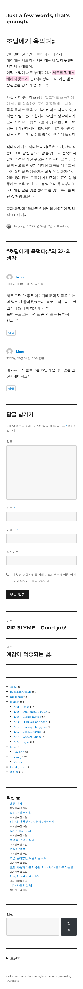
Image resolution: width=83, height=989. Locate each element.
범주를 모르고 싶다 (22, 840)
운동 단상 (16, 803)
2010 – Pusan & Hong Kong (30, 722)
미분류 (14, 772)
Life (12, 747)
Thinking (63, 226)
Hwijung (19, 226)
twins (20, 276)
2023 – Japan (21, 742)
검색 (10, 914)
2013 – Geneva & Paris (27, 732)
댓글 (10, 441)
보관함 (15, 958)
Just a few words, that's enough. (25, 976)
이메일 (12, 530)
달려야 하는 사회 (20, 813)
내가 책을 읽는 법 (21, 885)
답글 (11, 332)
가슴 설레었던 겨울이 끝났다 (28, 858)
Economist (16, 697)
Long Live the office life (24, 876)
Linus (20, 351)
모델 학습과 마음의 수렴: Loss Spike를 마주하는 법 (42, 867)
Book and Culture (20, 691)
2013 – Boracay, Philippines (30, 727)
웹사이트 (12, 551)
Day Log (19, 752)
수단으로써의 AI (20, 831)
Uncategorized (18, 767)
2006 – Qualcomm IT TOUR (30, 712)
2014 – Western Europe (27, 737)
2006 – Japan (21, 707)
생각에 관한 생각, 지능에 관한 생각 (32, 822)
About (13, 687)
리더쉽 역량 (17, 849)
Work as (18, 762)
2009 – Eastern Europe (27, 717)
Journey (14, 702)
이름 (10, 508)
